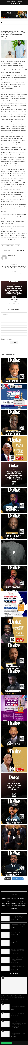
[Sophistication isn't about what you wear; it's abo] (14, 785)
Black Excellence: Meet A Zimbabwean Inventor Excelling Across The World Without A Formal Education (18, 1024)
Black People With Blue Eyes (17, 1013)
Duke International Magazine (16, 1043)
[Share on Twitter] (17, 250)
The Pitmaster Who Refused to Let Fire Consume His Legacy (18, 925)
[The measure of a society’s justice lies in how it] (14, 656)
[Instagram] (11, 3)
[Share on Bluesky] (21, 250)
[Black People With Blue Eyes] (5, 1015)
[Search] (26, 23)
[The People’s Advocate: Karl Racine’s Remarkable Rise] (5, 918)
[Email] (17, 3)
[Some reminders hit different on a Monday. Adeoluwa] (14, 630)
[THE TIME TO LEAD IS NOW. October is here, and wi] (14, 708)
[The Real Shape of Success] (5, 935)
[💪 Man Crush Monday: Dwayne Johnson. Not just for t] (14, 759)
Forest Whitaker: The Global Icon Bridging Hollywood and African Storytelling (19, 1033)
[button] (2, 292)
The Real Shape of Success (17, 932)
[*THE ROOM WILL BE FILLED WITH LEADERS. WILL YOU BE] (14, 604)
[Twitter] (9, 3)
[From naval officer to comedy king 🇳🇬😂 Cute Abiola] (14, 863)
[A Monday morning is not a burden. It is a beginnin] (14, 474)
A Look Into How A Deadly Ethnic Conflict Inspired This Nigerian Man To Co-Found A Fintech (18, 1007)
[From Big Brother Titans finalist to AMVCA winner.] (14, 500)
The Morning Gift (14, 299)
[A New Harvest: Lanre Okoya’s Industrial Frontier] (5, 968)
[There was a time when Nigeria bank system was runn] (14, 837)
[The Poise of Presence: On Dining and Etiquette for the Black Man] (5, 960)
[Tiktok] (19, 3)
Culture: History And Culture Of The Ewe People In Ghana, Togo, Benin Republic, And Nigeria (13, 997)
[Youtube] (15, 3)
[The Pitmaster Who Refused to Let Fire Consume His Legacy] (5, 926)
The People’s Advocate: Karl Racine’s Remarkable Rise (17, 917)
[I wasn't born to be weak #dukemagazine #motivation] (14, 552)
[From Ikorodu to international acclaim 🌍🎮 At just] (14, 811)
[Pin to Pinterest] (18, 250)
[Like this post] (14, 250)
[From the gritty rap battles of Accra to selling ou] (14, 682)
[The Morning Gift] (14, 289)
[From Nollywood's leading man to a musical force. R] (14, 578)
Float (12, 245)
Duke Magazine (9, 38)
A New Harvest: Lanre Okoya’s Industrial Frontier (18, 967)
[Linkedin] (13, 3)
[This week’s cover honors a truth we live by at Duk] (14, 448)
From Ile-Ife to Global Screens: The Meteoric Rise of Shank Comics (18, 951)
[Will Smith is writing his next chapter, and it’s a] (14, 734)
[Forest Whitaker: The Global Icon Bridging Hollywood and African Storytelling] (5, 1034)
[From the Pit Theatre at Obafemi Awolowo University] (14, 422)
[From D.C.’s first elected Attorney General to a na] (14, 370)
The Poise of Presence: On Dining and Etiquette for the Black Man (17, 959)
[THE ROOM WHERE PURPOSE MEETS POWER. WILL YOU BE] (14, 396)
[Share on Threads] (20, 250)
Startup (17, 245)
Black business (5, 245)
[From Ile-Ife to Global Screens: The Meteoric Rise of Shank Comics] (5, 951)
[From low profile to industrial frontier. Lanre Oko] (14, 526)
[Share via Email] (23, 250)
